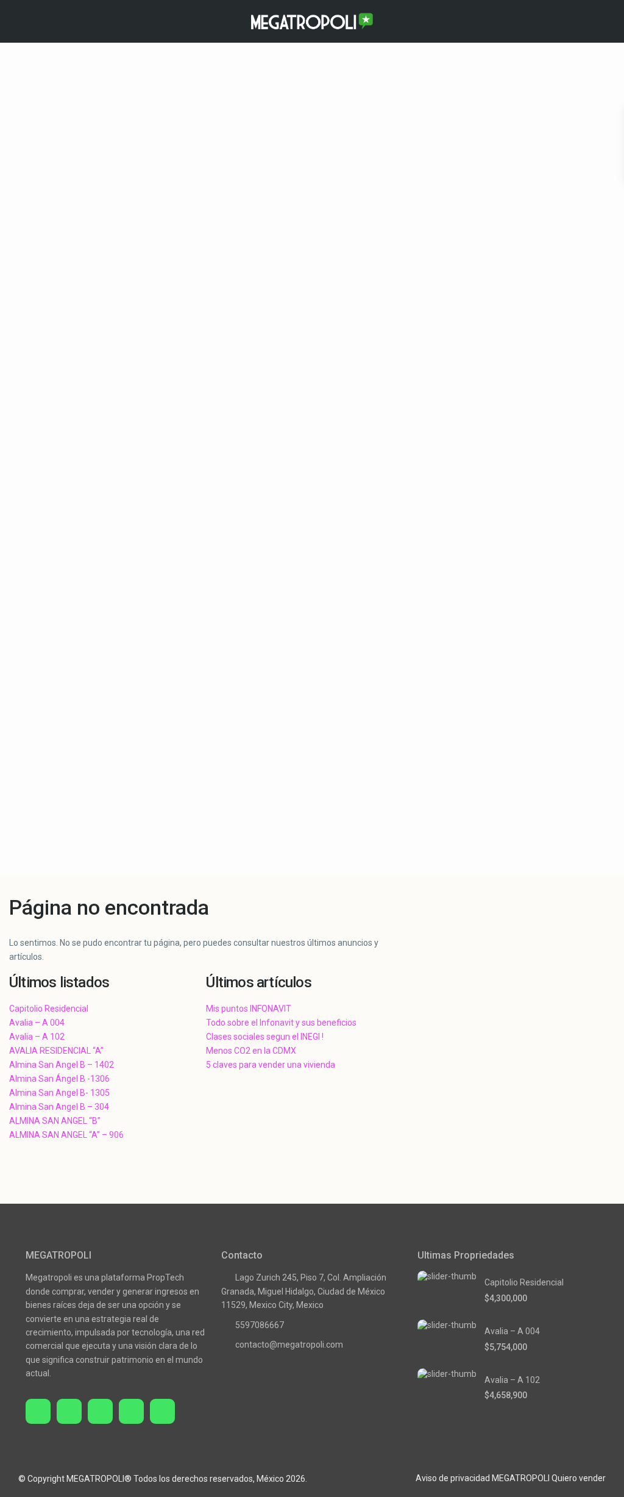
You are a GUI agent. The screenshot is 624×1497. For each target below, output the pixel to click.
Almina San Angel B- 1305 (59, 1093)
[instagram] (162, 1411)
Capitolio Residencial (48, 1008)
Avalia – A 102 (37, 1036)
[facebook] (38, 1411)
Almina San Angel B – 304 (59, 1107)
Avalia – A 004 (37, 1022)
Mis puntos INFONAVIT (248, 1008)
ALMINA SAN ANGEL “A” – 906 (66, 1135)
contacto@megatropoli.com (289, 1344)
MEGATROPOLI (521, 1478)
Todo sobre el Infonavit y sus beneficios (281, 1022)
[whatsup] (69, 1411)
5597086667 (259, 1325)
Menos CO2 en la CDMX (251, 1051)
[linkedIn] (131, 1411)
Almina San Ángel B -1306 (59, 1079)
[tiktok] (100, 1411)
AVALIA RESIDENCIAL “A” (56, 1051)
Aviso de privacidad (453, 1478)
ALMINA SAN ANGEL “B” (55, 1121)
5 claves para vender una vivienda (270, 1065)
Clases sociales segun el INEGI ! (265, 1036)
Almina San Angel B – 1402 (61, 1065)
